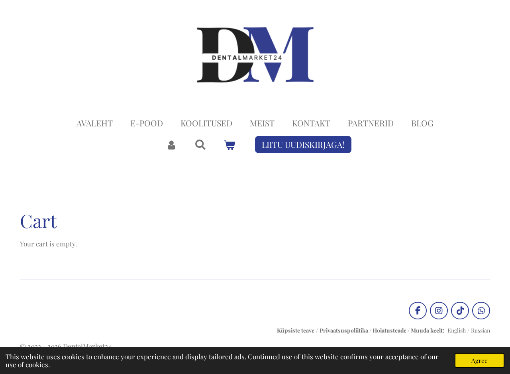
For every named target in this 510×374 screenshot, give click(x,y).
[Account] (171, 145)
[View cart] (229, 145)
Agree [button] (479, 360)
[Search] (200, 144)
